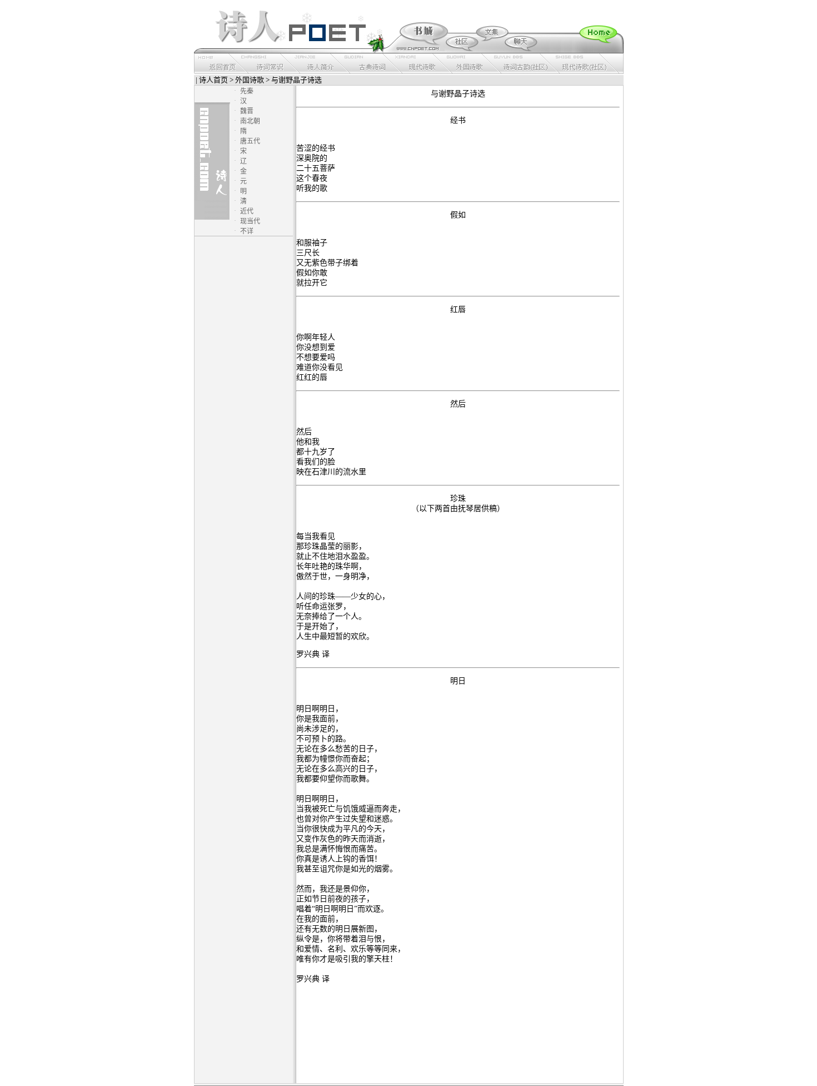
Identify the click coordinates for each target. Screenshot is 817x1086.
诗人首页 (213, 80)
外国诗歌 (249, 80)
